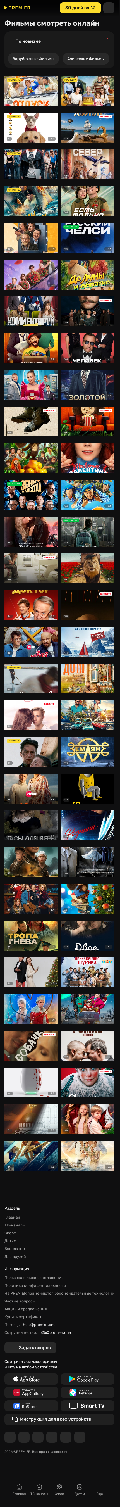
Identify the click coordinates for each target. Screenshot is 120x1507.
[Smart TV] (87, 1405)
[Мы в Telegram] (10, 1437)
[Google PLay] (87, 1379)
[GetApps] (87, 1392)
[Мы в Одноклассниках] (38, 1437)
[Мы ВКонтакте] (24, 1437)
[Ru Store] (31, 1405)
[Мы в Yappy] (79, 1437)
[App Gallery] (31, 1392)
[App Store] (31, 1379)
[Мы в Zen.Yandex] (51, 1437)
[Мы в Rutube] (65, 1437)
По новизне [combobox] (28, 41)
